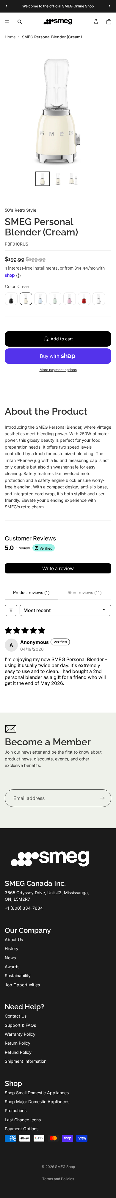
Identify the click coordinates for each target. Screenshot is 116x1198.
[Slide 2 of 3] (58, 178)
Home (10, 36)
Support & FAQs (20, 1025)
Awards (12, 966)
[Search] (19, 21)
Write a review (58, 568)
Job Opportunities (22, 984)
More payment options (58, 370)
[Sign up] (102, 798)
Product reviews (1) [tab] (31, 592)
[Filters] (11, 610)
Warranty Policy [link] (20, 1034)
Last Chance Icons (23, 1119)
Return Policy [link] (17, 1043)
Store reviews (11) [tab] (85, 592)
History (11, 948)
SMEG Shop (65, 1166)
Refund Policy (18, 1052)
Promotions (15, 1110)
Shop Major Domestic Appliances (37, 1101)
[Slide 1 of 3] (42, 178)
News (10, 957)
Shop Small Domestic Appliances (37, 1092)
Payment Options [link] (21, 1128)
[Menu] (7, 22)
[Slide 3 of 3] (73, 178)
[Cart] (108, 21)
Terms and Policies (58, 1179)
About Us (14, 939)
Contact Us (15, 1015)
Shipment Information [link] (25, 1061)
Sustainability (18, 975)
